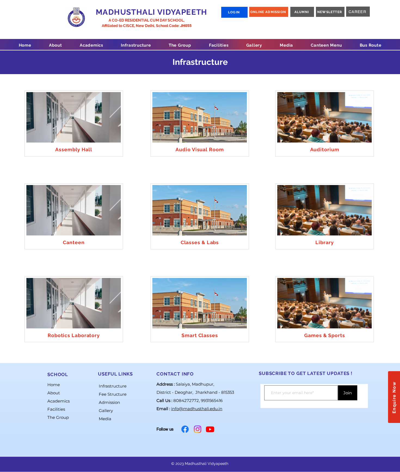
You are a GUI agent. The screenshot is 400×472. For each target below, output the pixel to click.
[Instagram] (197, 429)
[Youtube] (210, 429)
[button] (55, 45)
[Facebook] (185, 429)
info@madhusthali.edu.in (196, 408)
